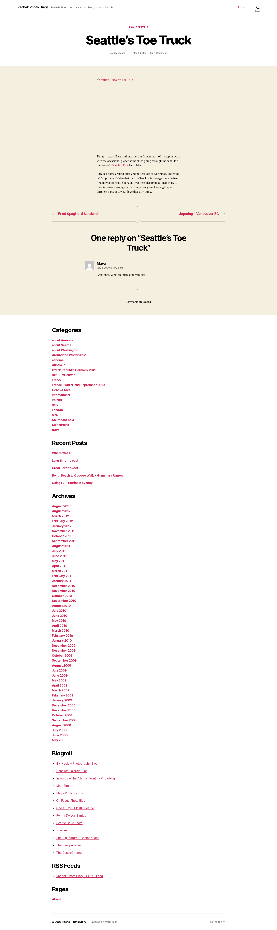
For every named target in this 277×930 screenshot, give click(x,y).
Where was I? (62, 453)
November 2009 (64, 650)
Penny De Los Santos (71, 815)
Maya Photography (69, 793)
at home (58, 360)
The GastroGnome (69, 853)
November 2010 (63, 591)
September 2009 (64, 660)
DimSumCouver (63, 375)
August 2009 (61, 665)
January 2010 (62, 640)
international (61, 395)
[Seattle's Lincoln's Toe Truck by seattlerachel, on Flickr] (138, 114)
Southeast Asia (63, 420)
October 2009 (62, 655)
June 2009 (60, 675)
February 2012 (62, 521)
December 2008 (64, 705)
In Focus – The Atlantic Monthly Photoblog (85, 778)
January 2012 (62, 526)
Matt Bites (63, 786)
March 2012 (60, 516)
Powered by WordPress (103, 921)
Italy (55, 405)
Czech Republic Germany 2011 (74, 370)
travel (56, 430)
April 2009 (59, 685)
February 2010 (62, 635)
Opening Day (120, 165)
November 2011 (63, 531)
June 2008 (60, 735)
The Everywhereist (69, 845)
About (241, 7)
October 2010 (62, 596)
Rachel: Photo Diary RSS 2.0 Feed (79, 876)
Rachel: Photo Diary (32, 7)
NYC (55, 415)
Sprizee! (62, 830)
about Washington (65, 350)
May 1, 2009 (139, 53)
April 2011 (59, 566)
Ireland (57, 400)
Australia (58, 365)
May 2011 (59, 561)
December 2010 (63, 586)
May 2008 (59, 740)
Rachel (121, 53)
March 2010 (60, 630)
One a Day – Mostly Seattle (75, 808)
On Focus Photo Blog (70, 800)
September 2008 (64, 720)
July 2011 (59, 551)
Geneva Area (61, 390)
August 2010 (61, 606)
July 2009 (59, 670)
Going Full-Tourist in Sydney (72, 483)
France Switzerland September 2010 (78, 385)
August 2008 (61, 725)
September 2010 (64, 601)
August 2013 (61, 506)
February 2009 (62, 695)
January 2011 (61, 581)
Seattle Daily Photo (69, 823)
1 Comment (160, 53)
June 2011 (59, 556)
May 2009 (59, 680)
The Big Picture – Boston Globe (77, 838)
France (57, 380)
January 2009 (62, 700)
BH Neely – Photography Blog (77, 763)
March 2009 (60, 690)
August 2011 (61, 546)
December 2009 (64, 645)
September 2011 (64, 541)
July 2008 (59, 730)
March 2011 (60, 571)
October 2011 (61, 536)
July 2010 (59, 610)
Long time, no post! (65, 460)
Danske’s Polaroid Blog (72, 771)
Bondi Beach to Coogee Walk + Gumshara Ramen (87, 475)
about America (62, 340)
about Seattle (138, 27)
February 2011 (62, 576)
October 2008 (62, 715)
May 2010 (59, 620)
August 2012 (61, 511)
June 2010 (59, 616)
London (57, 410)
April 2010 (59, 626)
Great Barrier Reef (65, 468)
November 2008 (64, 710)
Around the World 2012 (69, 355)
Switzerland (60, 425)
